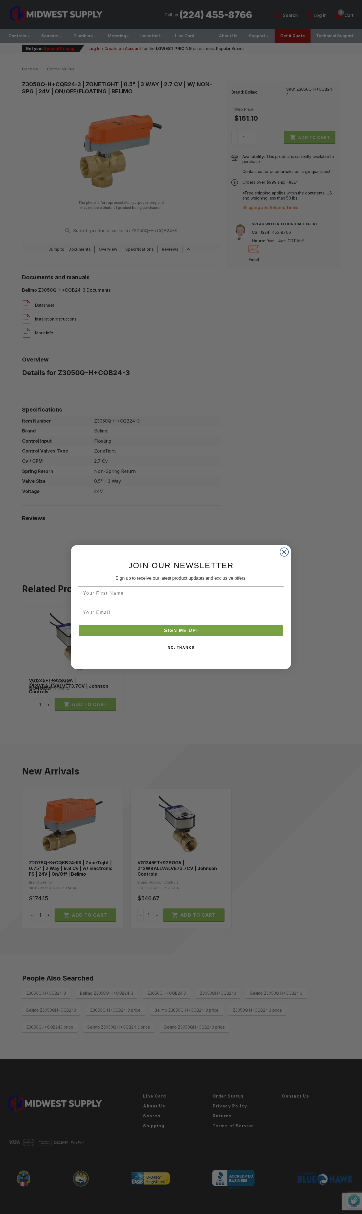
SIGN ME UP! (181, 630)
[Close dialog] (284, 552)
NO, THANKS (181, 648)
